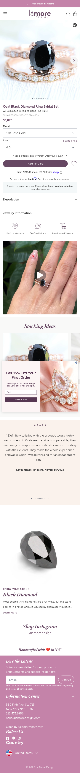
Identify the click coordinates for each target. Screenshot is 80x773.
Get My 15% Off (21, 400)
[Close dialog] (76, 363)
